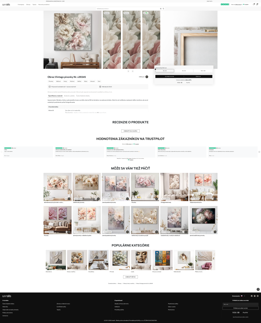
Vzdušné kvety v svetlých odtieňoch (170, 235)
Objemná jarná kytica (196, 202)
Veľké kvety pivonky (78, 202)
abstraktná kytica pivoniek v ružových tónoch (54, 202)
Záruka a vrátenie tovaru (63, 303)
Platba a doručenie (8, 312)
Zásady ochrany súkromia (121, 303)
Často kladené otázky (8, 303)
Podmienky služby (173, 303)
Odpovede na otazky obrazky (10, 309)
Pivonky (134, 202)
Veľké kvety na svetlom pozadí (140, 235)
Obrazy (119, 283)
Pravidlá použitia (119, 309)
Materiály (5, 306)
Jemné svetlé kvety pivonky (197, 235)
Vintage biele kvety (166, 202)
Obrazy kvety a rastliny (128, 283)
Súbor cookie (171, 306)
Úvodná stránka (112, 283)
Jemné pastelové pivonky (109, 202)
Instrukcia (5, 315)
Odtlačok (117, 306)
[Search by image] (161, 9)
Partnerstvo (171, 309)
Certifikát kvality (61, 306)
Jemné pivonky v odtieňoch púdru (82, 235)
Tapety (58, 309)
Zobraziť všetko (130, 277)
